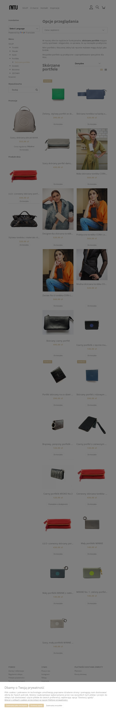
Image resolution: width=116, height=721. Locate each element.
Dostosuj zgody (36, 706)
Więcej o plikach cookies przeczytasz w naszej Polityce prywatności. (36, 700)
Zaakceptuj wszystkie (54, 706)
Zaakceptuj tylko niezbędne (16, 706)
